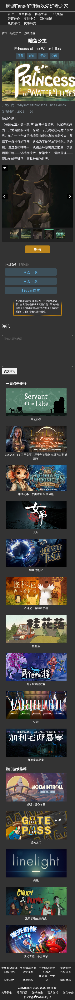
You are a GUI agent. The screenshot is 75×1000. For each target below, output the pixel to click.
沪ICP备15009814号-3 (37, 997)
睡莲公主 (15, 33)
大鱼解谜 (24, 14)
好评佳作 (14, 18)
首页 (4, 33)
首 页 (11, 14)
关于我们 (6, 992)
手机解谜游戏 (28, 968)
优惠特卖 (30, 23)
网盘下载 (30, 272)
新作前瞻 (46, 18)
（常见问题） (23, 264)
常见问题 (22, 992)
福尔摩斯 (65, 980)
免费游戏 (14, 23)
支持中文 (30, 18)
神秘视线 (9, 972)
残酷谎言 (65, 972)
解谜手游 (41, 14)
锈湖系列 (28, 972)
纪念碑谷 (9, 980)
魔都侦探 (28, 980)
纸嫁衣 (47, 972)
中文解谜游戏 (47, 968)
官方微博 (53, 992)
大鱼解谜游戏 (9, 968)
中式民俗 (57, 14)
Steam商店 (30, 290)
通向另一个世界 (47, 978)
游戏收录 (37, 992)
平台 (43, 55)
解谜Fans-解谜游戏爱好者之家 (37, 5)
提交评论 (9, 371)
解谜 (32, 55)
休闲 (54, 55)
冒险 (20, 55)
